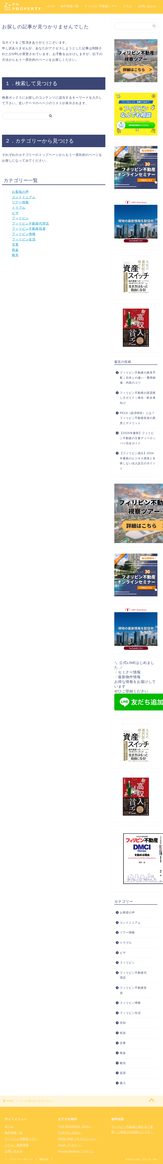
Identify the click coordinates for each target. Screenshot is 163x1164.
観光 (15, 255)
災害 (15, 244)
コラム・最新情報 (17, 1145)
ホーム (9, 1126)
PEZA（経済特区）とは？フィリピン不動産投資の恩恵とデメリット (138, 418)
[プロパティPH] (22, 9)
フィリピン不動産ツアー (100, 6)
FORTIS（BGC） (70, 1132)
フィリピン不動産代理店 (30, 223)
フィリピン (20, 218)
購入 (123, 1083)
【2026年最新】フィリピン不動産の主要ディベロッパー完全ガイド (138, 438)
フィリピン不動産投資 (29, 228)
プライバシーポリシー (21, 1159)
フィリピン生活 (24, 239)
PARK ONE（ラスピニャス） (77, 1138)
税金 (15, 250)
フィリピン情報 (24, 234)
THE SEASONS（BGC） (75, 1126)
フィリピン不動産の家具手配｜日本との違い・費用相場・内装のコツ (138, 377)
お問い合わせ (147, 6)
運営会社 (44, 1159)
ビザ (15, 213)
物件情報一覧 (70, 6)
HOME (50, 6)
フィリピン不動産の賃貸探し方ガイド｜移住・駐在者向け (138, 397)
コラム (127, 6)
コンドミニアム (24, 197)
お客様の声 (20, 192)
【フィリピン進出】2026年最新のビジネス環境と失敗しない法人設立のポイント (138, 461)
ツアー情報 (20, 202)
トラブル (18, 207)
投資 (123, 1032)
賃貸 (123, 1073)
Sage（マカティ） (70, 1145)
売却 (123, 1022)
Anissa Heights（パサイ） (76, 1151)
